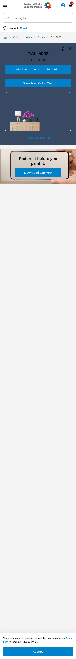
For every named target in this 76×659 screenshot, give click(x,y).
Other (29, 37)
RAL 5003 (38, 60)
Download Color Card (38, 83)
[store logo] (38, 5)
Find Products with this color (38, 69)
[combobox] (38, 18)
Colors (16, 37)
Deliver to (18, 28)
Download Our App (38, 172)
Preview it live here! (41, 138)
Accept (38, 651)
